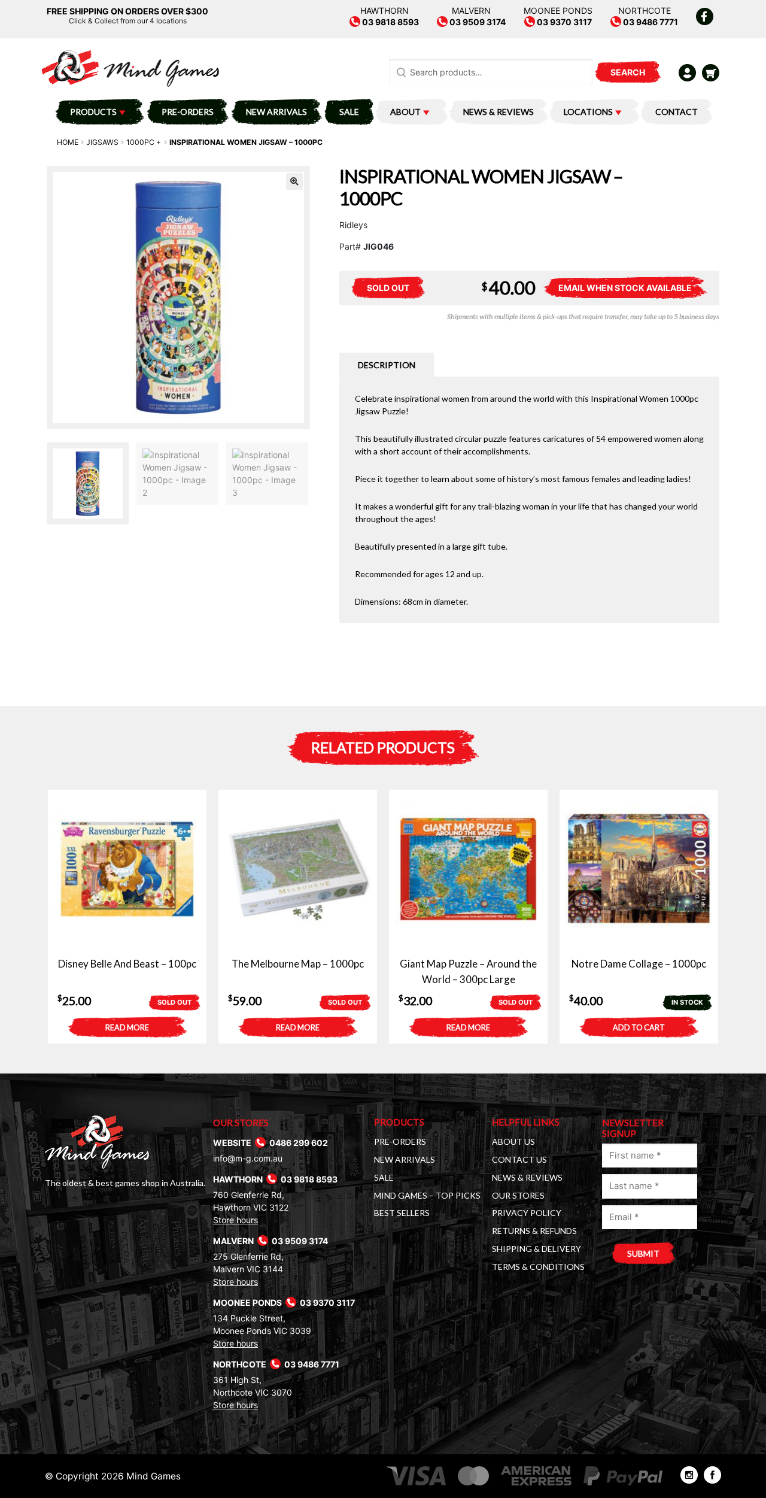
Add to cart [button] (639, 1027)
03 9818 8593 (389, 22)
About (405, 112)
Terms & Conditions (538, 1267)
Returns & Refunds (534, 1231)
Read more (127, 1027)
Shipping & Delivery (536, 1249)
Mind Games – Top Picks (427, 1195)
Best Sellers (402, 1213)
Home (67, 142)
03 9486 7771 (649, 22)
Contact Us (519, 1159)
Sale (349, 112)
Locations (588, 112)
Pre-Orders (188, 112)
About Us (513, 1141)
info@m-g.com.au (247, 1158)
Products (93, 112)
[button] (294, 181)
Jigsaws (102, 142)
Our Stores (518, 1195)
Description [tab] (386, 365)
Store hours (235, 1220)
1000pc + (143, 142)
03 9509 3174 (477, 22)
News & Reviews (498, 112)
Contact (676, 112)
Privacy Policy (526, 1213)
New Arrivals (276, 112)
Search (627, 72)
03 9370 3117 (563, 22)
